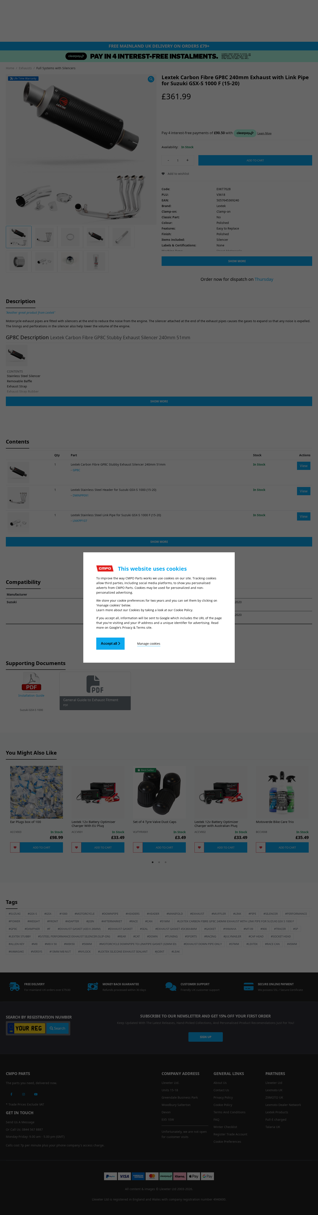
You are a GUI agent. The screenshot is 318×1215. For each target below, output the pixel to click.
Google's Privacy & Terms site (130, 627)
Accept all (109, 643)
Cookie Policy (183, 610)
